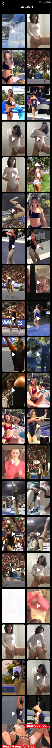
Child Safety (45, 2)
